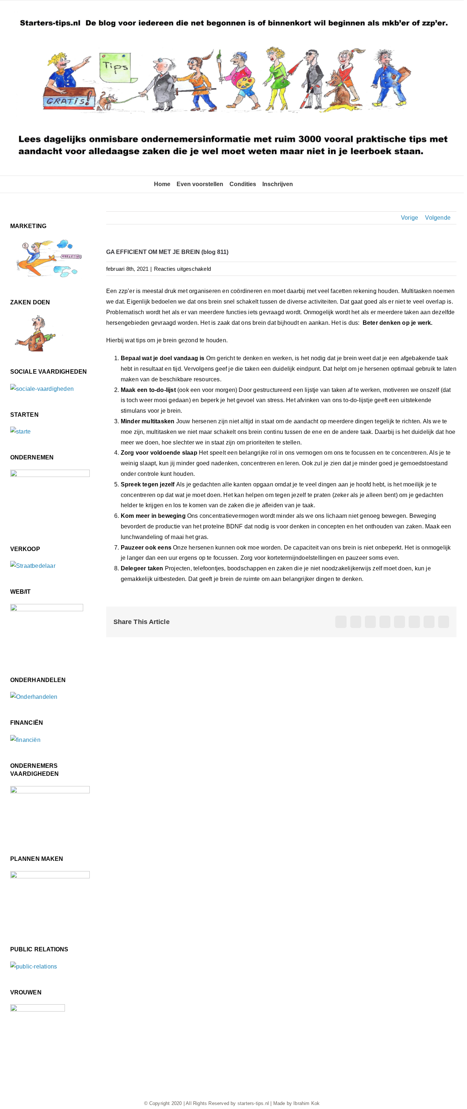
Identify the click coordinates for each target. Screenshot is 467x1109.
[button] (301, 184)
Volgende (438, 218)
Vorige (409, 218)
